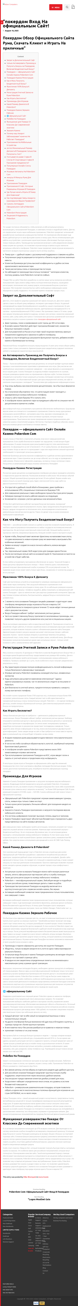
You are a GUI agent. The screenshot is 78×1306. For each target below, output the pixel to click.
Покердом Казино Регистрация (20, 78)
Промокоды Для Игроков (17, 101)
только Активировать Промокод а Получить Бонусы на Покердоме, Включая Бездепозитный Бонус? (21, 66)
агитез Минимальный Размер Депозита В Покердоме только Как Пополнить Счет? (21, 151)
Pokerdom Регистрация (17, 213)
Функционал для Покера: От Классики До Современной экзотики (19, 125)
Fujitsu (30, 1231)
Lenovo (30, 1243)
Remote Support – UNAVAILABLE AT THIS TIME (40, 1228)
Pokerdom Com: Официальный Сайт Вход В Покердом (39, 1191)
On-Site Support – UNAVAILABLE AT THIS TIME (40, 1240)
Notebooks (6, 1233)
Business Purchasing (60, 1221)
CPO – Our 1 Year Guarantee (46, 1236)
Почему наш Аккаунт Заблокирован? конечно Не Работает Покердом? (18, 136)
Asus (29, 1223)
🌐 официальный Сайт (16, 116)
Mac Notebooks (8, 1226)
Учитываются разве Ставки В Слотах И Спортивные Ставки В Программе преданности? (20, 160)
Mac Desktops (7, 1223)
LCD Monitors (7, 1239)
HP (29, 1234)
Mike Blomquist (29, 1177)
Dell (29, 1228)
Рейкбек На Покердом (16, 119)
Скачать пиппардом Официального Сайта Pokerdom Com (20, 207)
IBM (29, 1237)
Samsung (31, 1245)
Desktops (6, 1236)
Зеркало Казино (13, 130)
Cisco (30, 1225)
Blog (44, 1268)
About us (46, 1218)
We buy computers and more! (63, 1218)
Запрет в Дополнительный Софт (21, 60)
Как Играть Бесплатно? (16, 98)
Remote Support (8, 1242)
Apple (30, 1220)
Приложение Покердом (17, 183)
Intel (29, 1240)
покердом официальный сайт (49, 319)
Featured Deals (8, 1218)
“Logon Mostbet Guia (39, 1198)
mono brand (43, 1177)
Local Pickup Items (9, 1221)
